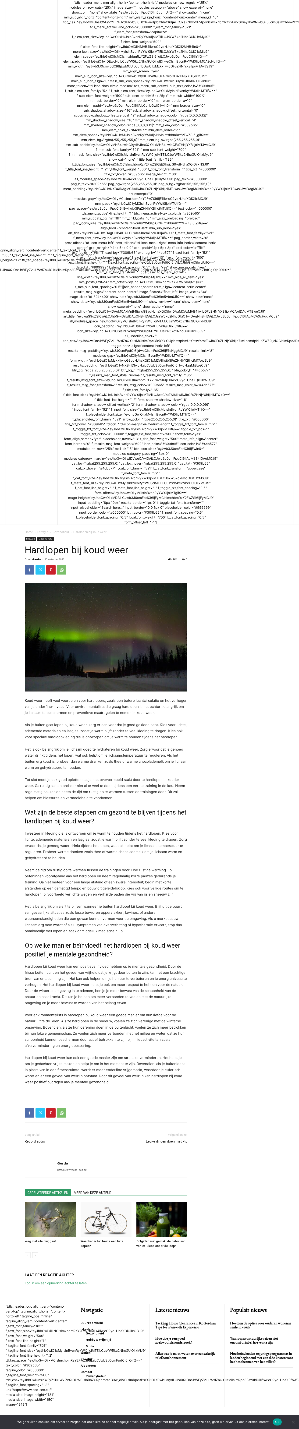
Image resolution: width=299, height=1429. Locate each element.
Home (29, 532)
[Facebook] (29, 570)
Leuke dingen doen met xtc (166, 1141)
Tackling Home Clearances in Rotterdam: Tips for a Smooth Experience (185, 1325)
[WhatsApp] (61, 570)
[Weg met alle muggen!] (50, 1219)
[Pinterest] (51, 570)
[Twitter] (40, 570)
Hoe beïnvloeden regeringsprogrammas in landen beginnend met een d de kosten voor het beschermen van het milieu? (261, 1357)
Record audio (35, 1141)
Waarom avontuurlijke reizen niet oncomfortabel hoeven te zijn (254, 1340)
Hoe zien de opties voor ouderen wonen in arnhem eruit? (260, 1325)
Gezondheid (61, 532)
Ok (277, 1422)
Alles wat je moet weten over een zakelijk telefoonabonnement (185, 1355)
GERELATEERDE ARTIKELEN (48, 1193)
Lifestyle (42, 532)
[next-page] (35, 1255)
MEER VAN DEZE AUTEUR (92, 1193)
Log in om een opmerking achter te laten (56, 1283)
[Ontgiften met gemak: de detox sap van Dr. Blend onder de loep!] (161, 1219)
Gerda (36, 559)
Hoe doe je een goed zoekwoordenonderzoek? (173, 1340)
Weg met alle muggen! (40, 1241)
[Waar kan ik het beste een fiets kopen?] (106, 1219)
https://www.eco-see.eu (71, 1169)
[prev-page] (28, 1255)
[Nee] (293, 1422)
